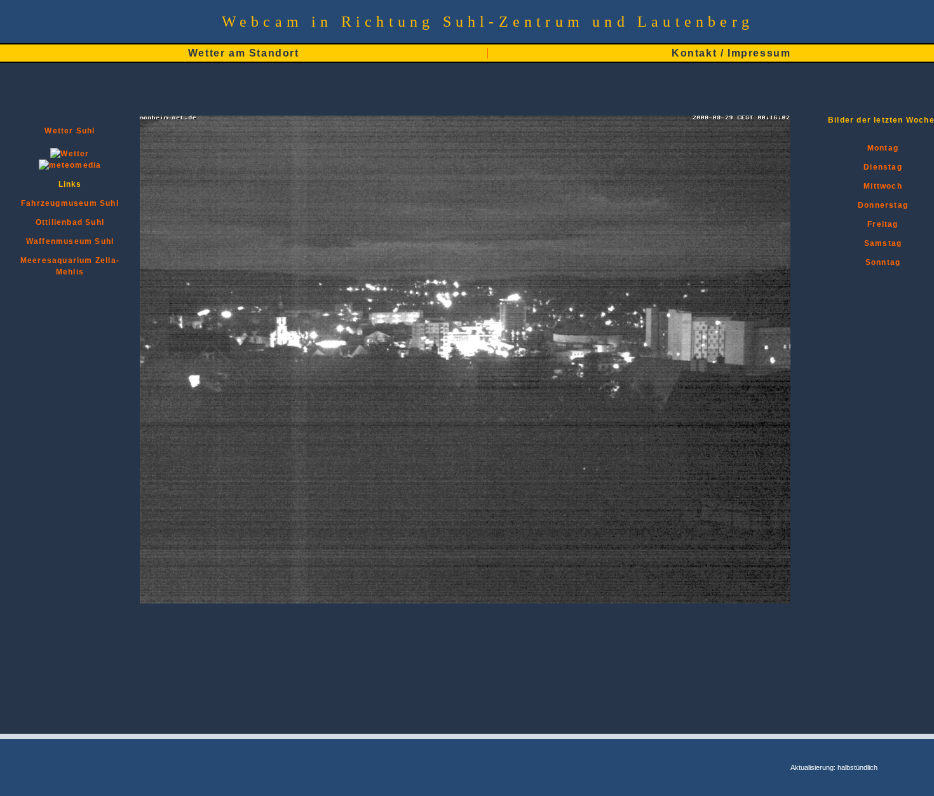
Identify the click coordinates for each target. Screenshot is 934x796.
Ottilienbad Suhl (70, 222)
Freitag (882, 224)
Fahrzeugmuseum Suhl (70, 203)
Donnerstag (883, 205)
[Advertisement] (881, 504)
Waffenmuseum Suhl (70, 241)
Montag (882, 148)
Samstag (883, 243)
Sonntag (882, 262)
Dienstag (882, 167)
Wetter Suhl (69, 130)
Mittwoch (882, 186)
